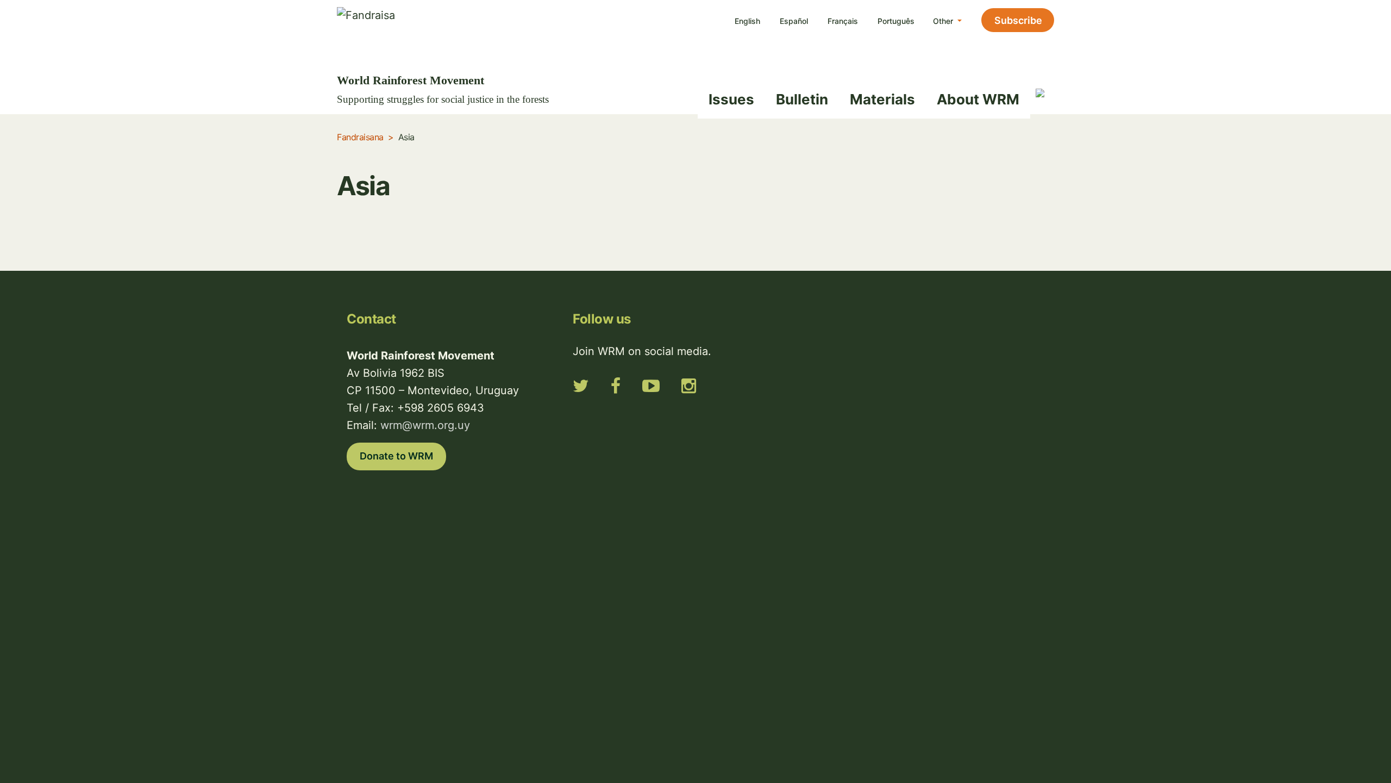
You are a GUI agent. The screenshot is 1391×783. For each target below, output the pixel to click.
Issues (731, 99)
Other (944, 21)
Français (843, 21)
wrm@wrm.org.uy (425, 425)
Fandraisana (360, 137)
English (747, 21)
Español (794, 21)
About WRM (978, 99)
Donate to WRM (396, 456)
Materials (882, 99)
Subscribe (1018, 20)
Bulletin (802, 99)
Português (896, 21)
